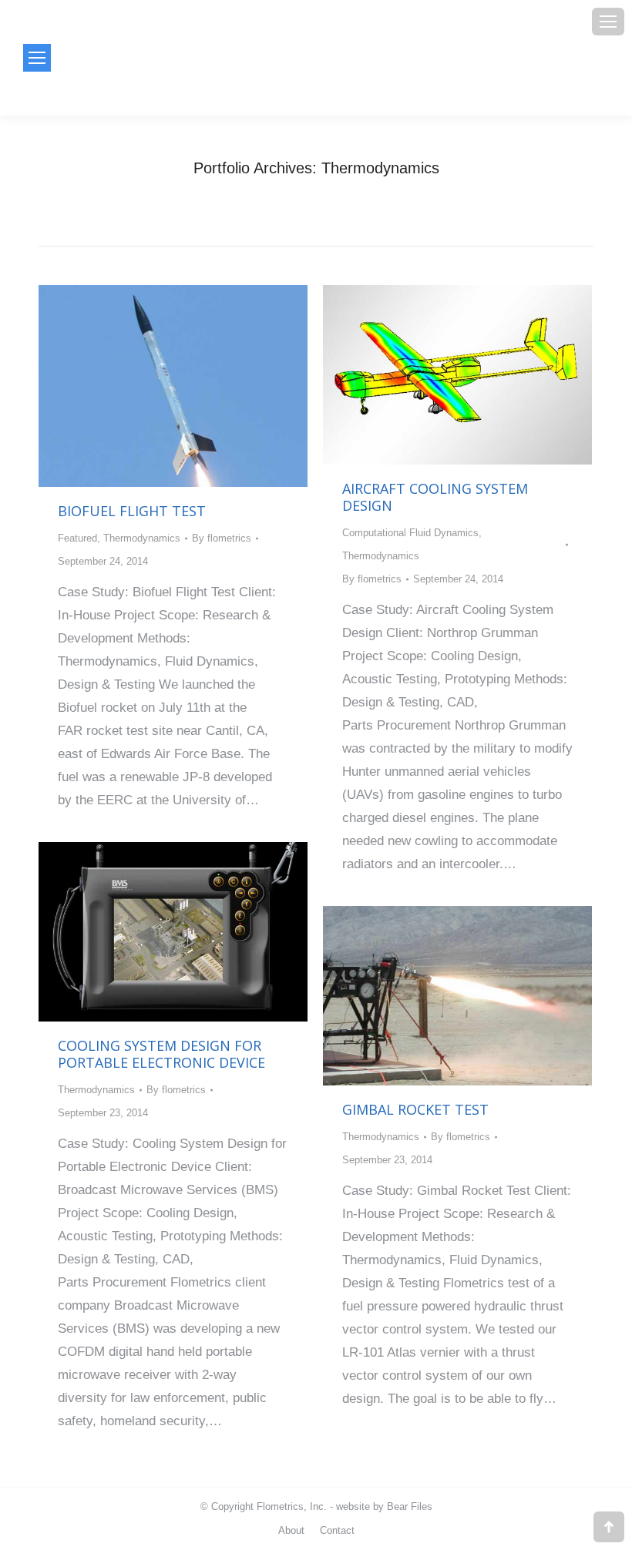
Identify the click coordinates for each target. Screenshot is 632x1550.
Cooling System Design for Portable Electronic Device (161, 1054)
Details (194, 386)
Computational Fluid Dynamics (410, 532)
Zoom (153, 386)
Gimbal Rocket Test (415, 1109)
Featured (77, 538)
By (221, 538)
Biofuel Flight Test (132, 511)
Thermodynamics (141, 538)
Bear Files (409, 1506)
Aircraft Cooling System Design (435, 497)
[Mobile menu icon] (608, 21)
